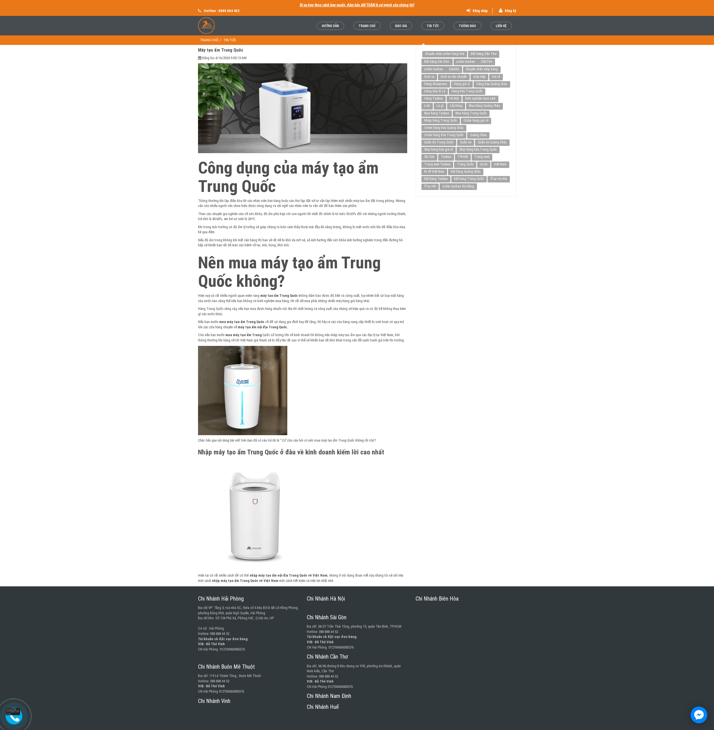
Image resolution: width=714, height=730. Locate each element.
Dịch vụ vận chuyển (454, 77)
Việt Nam (500, 164)
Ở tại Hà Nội (498, 179)
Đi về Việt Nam (434, 172)
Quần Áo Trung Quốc (439, 142)
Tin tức (433, 26)
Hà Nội (454, 98)
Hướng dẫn (330, 26)
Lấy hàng (456, 106)
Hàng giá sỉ (462, 84)
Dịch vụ (429, 77)
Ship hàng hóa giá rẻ (438, 149)
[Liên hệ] (14, 711)
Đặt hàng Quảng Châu (466, 172)
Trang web (481, 157)
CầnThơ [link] (486, 61)
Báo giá (401, 26)
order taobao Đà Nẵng (458, 186)
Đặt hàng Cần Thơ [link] (483, 54)
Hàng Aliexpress (435, 84)
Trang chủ (367, 26)
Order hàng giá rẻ (476, 120)
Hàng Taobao (433, 98)
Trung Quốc (465, 164)
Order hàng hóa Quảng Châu (444, 128)
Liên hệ (501, 26)
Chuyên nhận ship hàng (482, 69)
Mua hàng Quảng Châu (484, 106)
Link (427, 106)
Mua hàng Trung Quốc (471, 113)
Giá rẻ (496, 77)
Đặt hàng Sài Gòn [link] (437, 61)
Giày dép (479, 77)
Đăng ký (510, 11)
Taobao (446, 157)
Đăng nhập (480, 11)
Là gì (439, 106)
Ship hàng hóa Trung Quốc (478, 149)
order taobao (465, 61)
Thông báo (467, 26)
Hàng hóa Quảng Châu (491, 84)
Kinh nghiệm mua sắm (480, 98)
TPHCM (463, 157)
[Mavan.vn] (221, 25)
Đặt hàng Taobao (436, 179)
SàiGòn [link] (454, 69)
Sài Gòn (429, 157)
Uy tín (484, 164)
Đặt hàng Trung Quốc (469, 179)
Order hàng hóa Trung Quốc (444, 135)
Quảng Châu (478, 135)
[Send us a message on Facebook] (699, 715)
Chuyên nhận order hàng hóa (444, 54)
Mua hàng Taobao (436, 113)
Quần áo (465, 142)
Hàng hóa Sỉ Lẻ (434, 91)
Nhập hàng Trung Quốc (440, 120)
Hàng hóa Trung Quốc (467, 91)
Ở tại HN (430, 186)
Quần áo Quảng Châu (492, 142)
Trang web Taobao (437, 164)
